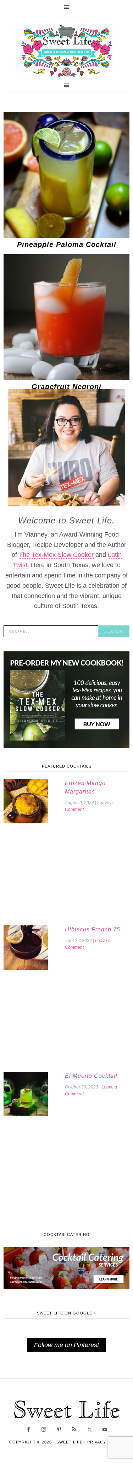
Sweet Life (66, 51)
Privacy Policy (105, 1442)
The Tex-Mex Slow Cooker (56, 554)
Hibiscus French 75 (92, 929)
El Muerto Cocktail (91, 1076)
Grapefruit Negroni (66, 387)
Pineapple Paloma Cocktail (66, 244)
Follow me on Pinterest (66, 1345)
